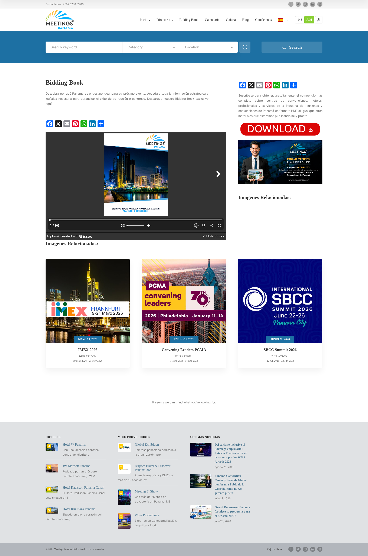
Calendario (212, 20)
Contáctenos (263, 20)
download (280, 128)
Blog (245, 20)
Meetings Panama (63, 549)
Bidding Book (188, 20)
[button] (318, 19)
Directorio (163, 20)
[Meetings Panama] (60, 19)
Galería (231, 20)
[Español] (283, 24)
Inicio (143, 20)
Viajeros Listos (274, 549)
